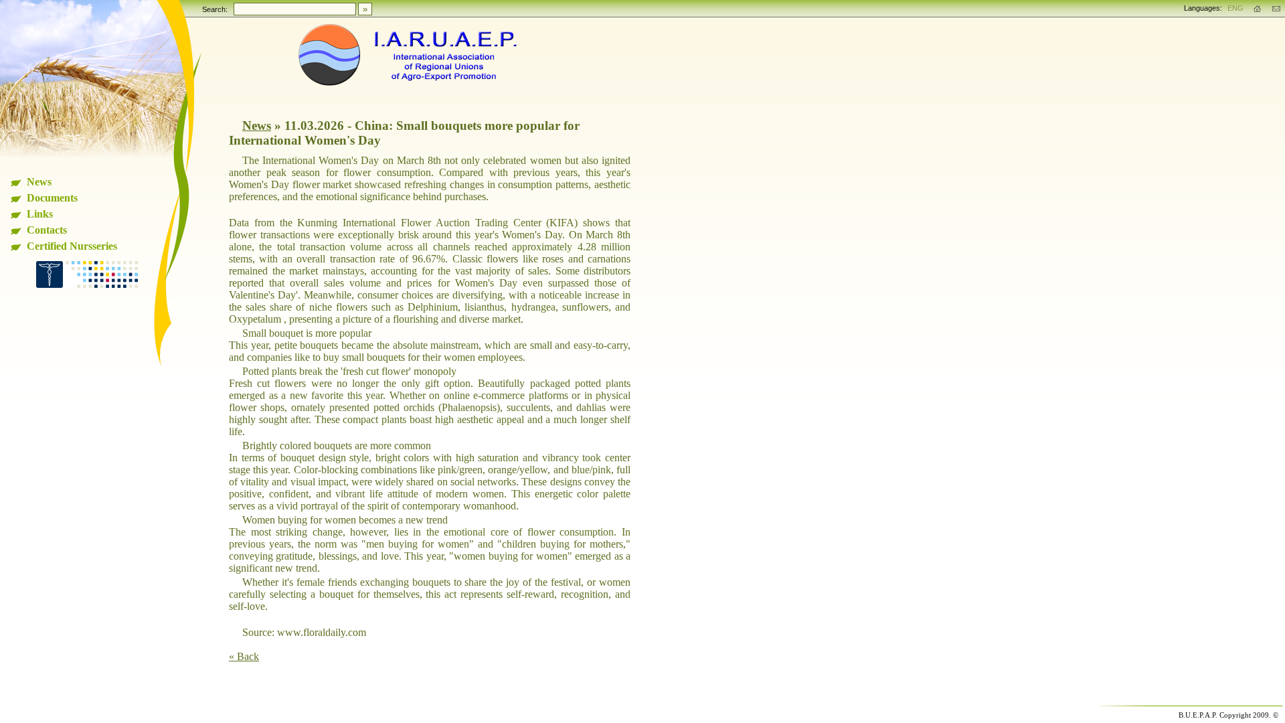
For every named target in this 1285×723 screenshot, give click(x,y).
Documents (52, 198)
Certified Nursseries (72, 246)
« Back (244, 656)
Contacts (47, 230)
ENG (1235, 8)
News (39, 181)
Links (40, 214)
